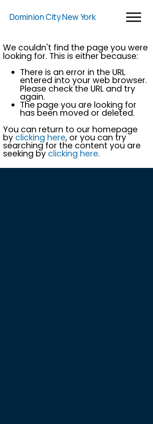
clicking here (40, 137)
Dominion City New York (52, 16)
